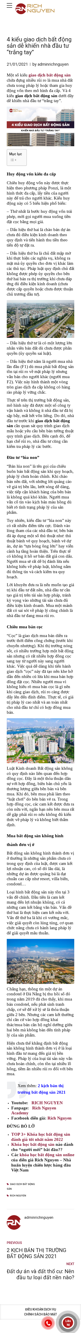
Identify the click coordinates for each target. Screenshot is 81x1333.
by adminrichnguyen (50, 64)
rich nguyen (18, 1195)
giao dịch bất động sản (21, 1186)
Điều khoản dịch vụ (40, 1309)
